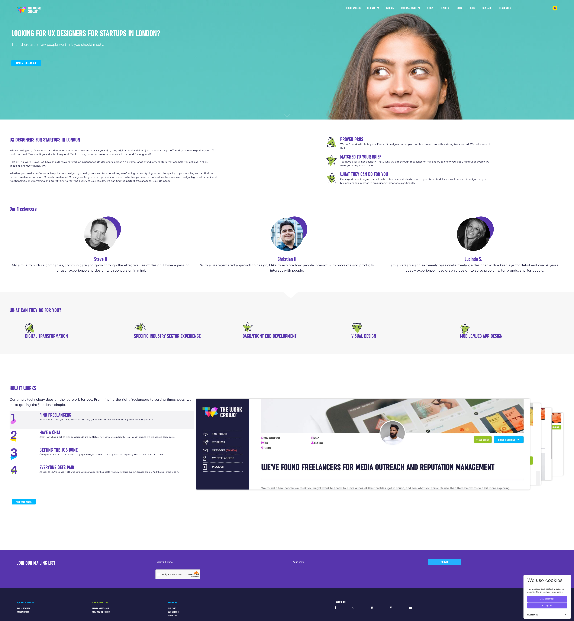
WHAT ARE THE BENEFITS (101, 612)
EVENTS (445, 8)
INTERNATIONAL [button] (409, 8)
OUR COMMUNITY (23, 612)
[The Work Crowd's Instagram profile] (391, 608)
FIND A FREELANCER (26, 63)
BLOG (459, 8)
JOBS (472, 8)
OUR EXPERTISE (173, 612)
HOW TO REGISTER (23, 608)
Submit (444, 562)
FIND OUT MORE (24, 501)
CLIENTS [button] (371, 8)
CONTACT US (172, 615)
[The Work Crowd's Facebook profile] (335, 608)
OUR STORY (172, 608)
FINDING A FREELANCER (100, 608)
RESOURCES (505, 8)
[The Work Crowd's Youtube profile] (410, 608)
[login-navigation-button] (554, 8)
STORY (430, 8)
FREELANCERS (353, 8)
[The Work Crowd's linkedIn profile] (372, 608)
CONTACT (487, 8)
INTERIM (390, 8)
